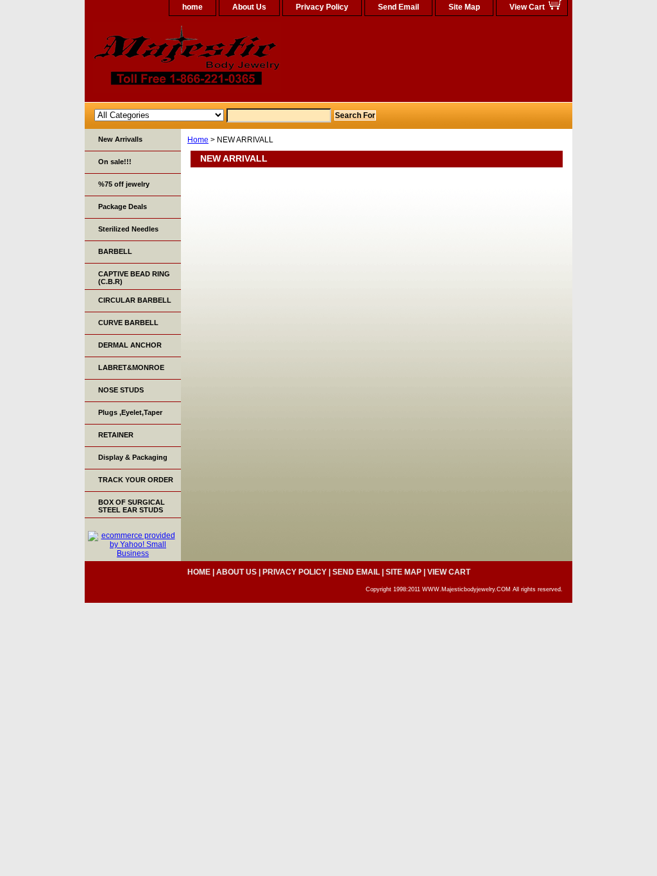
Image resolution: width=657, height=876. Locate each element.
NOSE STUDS (121, 390)
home (192, 7)
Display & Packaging (132, 457)
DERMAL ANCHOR (130, 345)
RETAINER (115, 435)
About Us (249, 7)
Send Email (398, 7)
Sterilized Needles (128, 229)
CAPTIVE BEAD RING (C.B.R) (134, 277)
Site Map (464, 7)
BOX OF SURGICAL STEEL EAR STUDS (131, 506)
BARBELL (115, 251)
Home (198, 139)
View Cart (527, 7)
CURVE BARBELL (128, 322)
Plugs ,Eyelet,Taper (130, 412)
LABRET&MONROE (131, 367)
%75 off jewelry (123, 184)
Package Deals (122, 206)
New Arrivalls (120, 139)
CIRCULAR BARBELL (134, 300)
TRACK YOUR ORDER (135, 480)
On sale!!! (115, 161)
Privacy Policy (322, 7)
